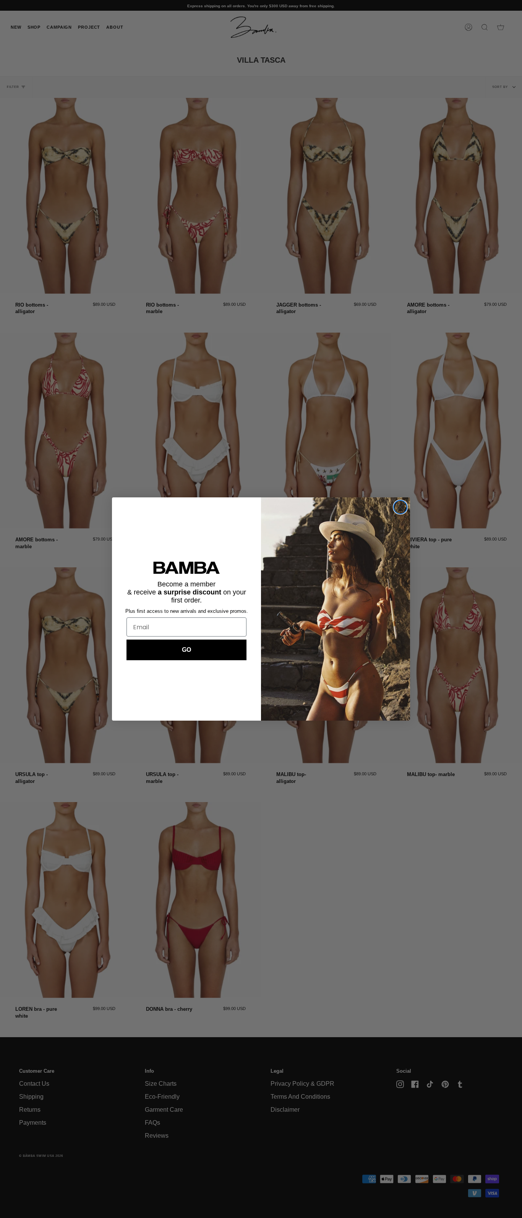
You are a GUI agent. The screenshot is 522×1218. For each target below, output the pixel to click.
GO (186, 649)
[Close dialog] (400, 507)
